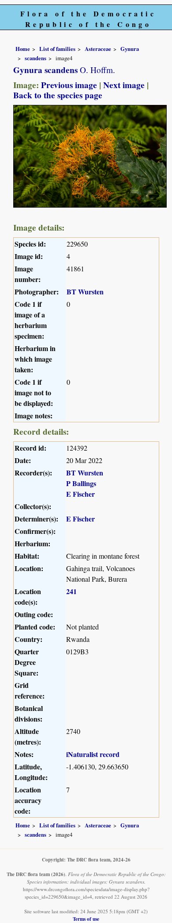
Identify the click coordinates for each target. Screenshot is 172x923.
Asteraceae (98, 49)
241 (71, 591)
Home (22, 49)
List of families (57, 49)
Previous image (69, 85)
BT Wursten (85, 291)
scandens (35, 58)
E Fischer (80, 494)
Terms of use (86, 919)
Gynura (129, 49)
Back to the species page (57, 95)
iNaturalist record (93, 754)
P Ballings (81, 483)
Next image (124, 85)
